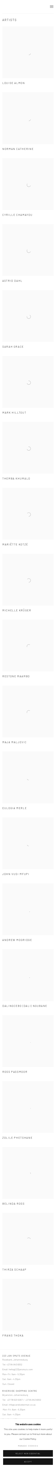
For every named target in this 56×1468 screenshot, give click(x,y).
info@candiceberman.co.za (22, 1404)
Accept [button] (28, 1462)
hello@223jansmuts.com (21, 1369)
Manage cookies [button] (28, 1445)
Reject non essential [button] (28, 1453)
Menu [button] (51, 6)
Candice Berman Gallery (23, 6)
